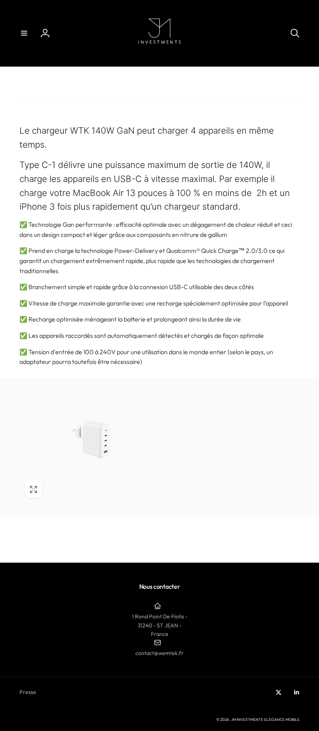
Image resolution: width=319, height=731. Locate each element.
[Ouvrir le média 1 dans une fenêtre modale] (89, 447)
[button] (24, 33)
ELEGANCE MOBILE (282, 719)
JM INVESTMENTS (247, 719)
